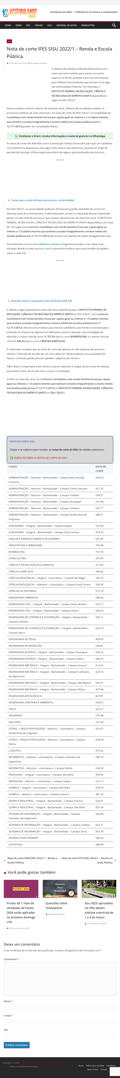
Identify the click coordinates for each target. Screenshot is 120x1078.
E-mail (8, 1015)
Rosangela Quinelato (38, 63)
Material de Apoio (66, 25)
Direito (56, 244)
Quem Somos (92, 1069)
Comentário (11, 959)
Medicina (44, 244)
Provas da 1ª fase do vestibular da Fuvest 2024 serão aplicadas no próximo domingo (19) (21, 912)
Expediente (111, 1065)
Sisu (49, 25)
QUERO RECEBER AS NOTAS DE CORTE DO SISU (40, 457)
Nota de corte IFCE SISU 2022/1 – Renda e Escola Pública (87, 860)
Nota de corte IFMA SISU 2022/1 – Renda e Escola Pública (32, 860)
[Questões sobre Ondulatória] (60, 882)
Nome (8, 1001)
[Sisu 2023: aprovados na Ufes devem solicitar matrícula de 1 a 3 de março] (99, 882)
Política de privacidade (95, 1065)
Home (8, 25)
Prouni (39, 25)
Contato (104, 1069)
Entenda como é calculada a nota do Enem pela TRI (41, 300)
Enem (19, 25)
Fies (28, 25)
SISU (91, 68)
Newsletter (87, 25)
